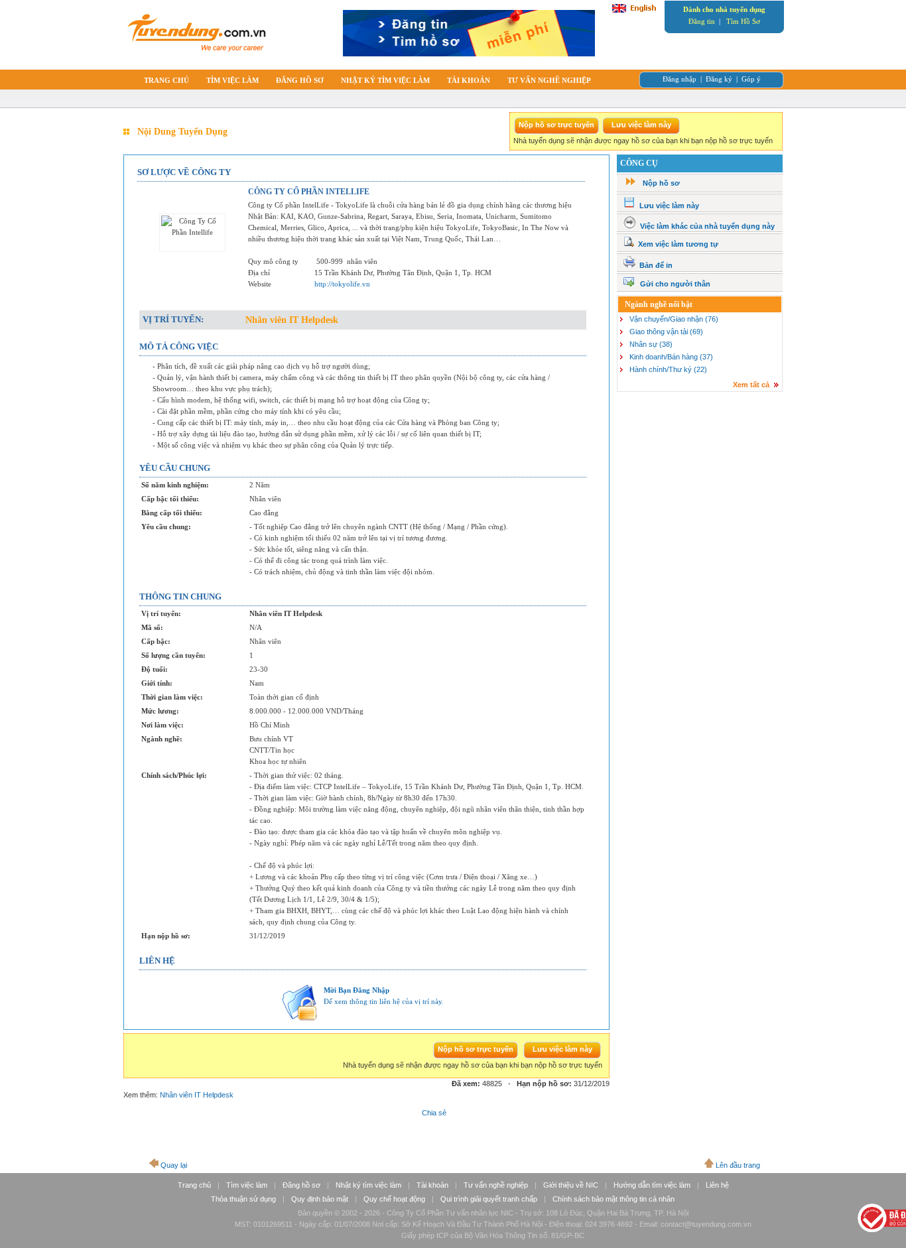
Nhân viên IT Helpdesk (196, 1095)
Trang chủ (194, 1185)
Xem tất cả (751, 385)
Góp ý (751, 79)
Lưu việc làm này (669, 206)
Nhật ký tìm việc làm (368, 1185)
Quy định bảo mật (319, 1199)
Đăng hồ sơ (301, 1185)
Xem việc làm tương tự (678, 244)
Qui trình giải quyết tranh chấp (488, 1199)
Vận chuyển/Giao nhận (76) (673, 319)
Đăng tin (701, 21)
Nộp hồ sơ (661, 183)
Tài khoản (432, 1185)
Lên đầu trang (738, 1165)
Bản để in (656, 265)
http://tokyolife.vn (342, 284)
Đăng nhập (679, 79)
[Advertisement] (699, 493)
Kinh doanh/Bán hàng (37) (671, 357)
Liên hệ (717, 1185)
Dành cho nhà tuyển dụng (724, 9)
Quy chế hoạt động (394, 1199)
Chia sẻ (434, 1113)
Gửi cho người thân (675, 284)
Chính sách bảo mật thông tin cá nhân (613, 1199)
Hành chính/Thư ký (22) (668, 369)
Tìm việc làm (246, 1185)
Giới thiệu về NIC (570, 1185)
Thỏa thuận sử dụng (243, 1199)
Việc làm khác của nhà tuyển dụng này (707, 226)
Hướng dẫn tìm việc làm (652, 1185)
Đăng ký (719, 79)
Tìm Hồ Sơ (743, 21)
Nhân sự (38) (651, 344)
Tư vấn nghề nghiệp (496, 1185)
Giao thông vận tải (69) (666, 332)
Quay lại (174, 1165)
